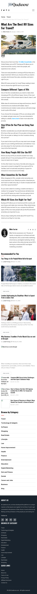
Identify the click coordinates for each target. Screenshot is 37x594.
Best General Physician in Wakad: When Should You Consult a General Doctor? (23, 401)
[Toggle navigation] (33, 10)
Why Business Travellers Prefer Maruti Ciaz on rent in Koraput (18, 337)
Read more (6, 291)
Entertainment (5, 545)
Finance (3, 548)
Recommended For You (10, 253)
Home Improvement (6, 552)
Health (3, 550)
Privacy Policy (5, 578)
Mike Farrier (6, 32)
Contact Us (4, 583)
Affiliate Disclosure (6, 580)
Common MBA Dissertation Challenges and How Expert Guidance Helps (22, 378)
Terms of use (4, 575)
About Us (3, 573)
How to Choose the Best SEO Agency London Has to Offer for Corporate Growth (22, 391)
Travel (9, 17)
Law (2, 555)
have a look (15, 118)
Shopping (4, 535)
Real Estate (4, 538)
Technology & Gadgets (7, 530)
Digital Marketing (5, 540)
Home (3, 17)
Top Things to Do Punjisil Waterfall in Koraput (16, 258)
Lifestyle (3, 557)
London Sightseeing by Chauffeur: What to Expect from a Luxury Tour (18, 296)
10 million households (25, 62)
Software (3, 533)
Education (4, 543)
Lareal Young (6, 261)
